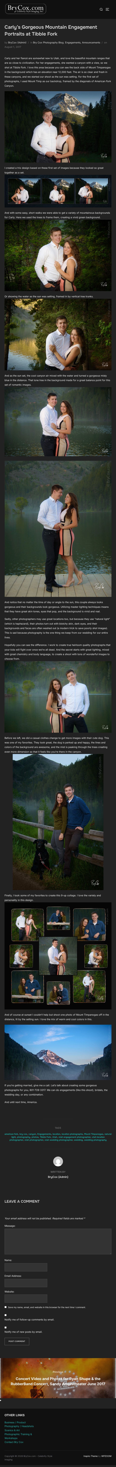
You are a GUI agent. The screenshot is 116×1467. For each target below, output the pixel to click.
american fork (11, 1134)
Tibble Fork (45, 1137)
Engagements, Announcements (82, 42)
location (56, 1134)
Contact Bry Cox (14, 1442)
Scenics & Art (12, 1430)
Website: (9, 1291)
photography (23, 1137)
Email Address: (13, 1275)
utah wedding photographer (59, 1140)
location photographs (72, 1134)
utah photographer (33, 1140)
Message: (10, 1225)
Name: (8, 1260)
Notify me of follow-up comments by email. (29, 1319)
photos (35, 1137)
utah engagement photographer (74, 1137)
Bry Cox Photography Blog (48, 42)
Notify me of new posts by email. (23, 1331)
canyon (32, 1134)
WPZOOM (106, 1456)
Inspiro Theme (91, 1456)
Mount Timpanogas (93, 1134)
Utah (54, 1137)
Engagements (44, 1134)
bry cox (23, 1134)
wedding (78, 1140)
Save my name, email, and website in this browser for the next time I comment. (47, 1307)
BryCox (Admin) (17, 42)
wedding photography (95, 1140)
